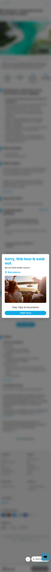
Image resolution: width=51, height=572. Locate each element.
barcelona (14, 272)
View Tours (25, 313)
